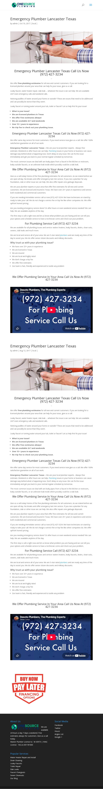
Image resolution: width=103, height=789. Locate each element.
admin (15, 23)
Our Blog (14, 778)
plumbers (64, 235)
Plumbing (52, 151)
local (34, 23)
